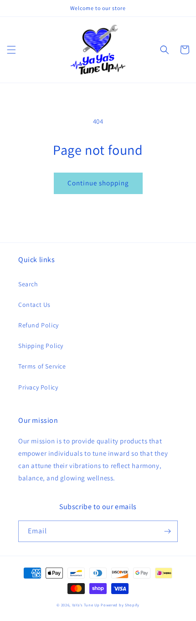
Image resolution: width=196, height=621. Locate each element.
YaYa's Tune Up (86, 604)
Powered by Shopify (120, 604)
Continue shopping (98, 183)
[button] (11, 50)
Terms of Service (42, 366)
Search (28, 284)
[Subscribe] (167, 531)
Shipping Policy (40, 346)
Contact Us (34, 304)
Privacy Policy (38, 387)
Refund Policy (38, 325)
